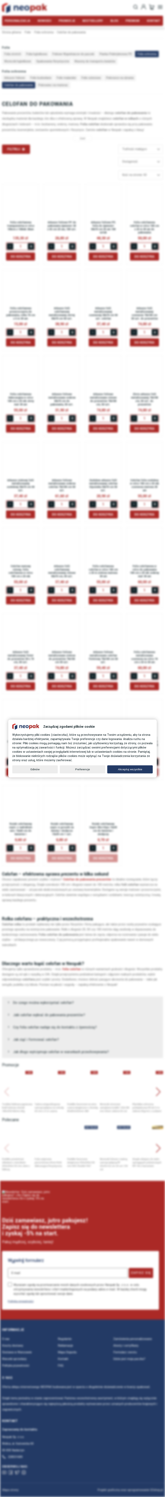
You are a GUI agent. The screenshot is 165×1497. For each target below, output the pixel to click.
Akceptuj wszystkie (130, 769)
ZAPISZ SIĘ (141, 1273)
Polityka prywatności (21, 1301)
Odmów (35, 769)
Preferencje (82, 769)
